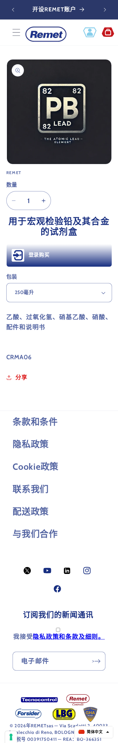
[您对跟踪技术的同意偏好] (11, 737)
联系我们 (31, 489)
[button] (16, 33)
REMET (39, 726)
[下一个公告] (105, 10)
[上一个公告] (13, 10)
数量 (11, 185)
